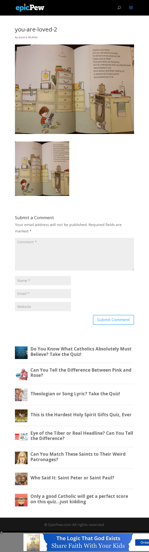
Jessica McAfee (28, 37)
